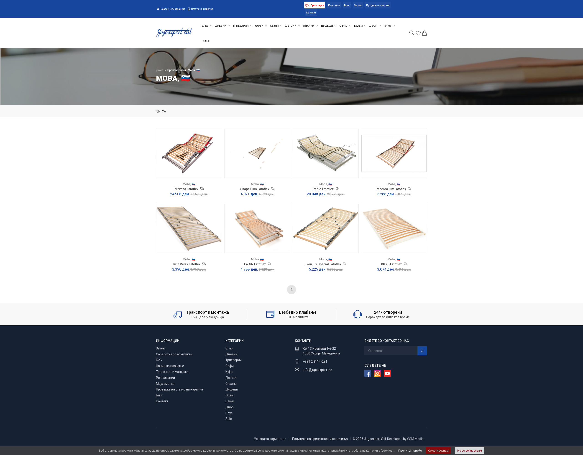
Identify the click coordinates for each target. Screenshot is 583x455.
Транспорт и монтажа (172, 372)
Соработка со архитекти (174, 354)
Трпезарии (241, 25)
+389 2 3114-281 (315, 361)
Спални (309, 25)
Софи (259, 25)
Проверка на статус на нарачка (179, 389)
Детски (291, 25)
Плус (388, 25)
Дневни (221, 25)
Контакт (311, 12)
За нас (358, 5)
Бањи (358, 25)
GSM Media (415, 439)
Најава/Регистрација (172, 9)
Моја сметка (165, 383)
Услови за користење (270, 439)
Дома (159, 70)
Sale (206, 41)
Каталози (334, 5)
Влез (205, 25)
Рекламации (165, 378)
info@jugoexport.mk (317, 370)
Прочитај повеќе (410, 450)
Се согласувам (438, 450)
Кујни (274, 25)
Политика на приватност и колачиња (320, 439)
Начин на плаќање (170, 366)
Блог (347, 5)
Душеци (327, 25)
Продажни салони (377, 5)
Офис (343, 25)
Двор (373, 25)
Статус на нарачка (201, 9)
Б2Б (159, 360)
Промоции (317, 5)
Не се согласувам (469, 450)
